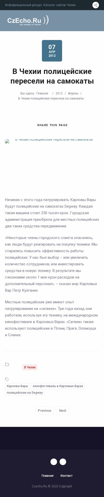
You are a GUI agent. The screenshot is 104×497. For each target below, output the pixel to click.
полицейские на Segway (25, 392)
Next (62, 410)
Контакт (66, 476)
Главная (42, 93)
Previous (44, 410)
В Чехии (30, 367)
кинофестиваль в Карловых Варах (58, 386)
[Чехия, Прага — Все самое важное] (27, 20)
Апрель (73, 93)
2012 (59, 93)
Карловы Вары (17, 386)
